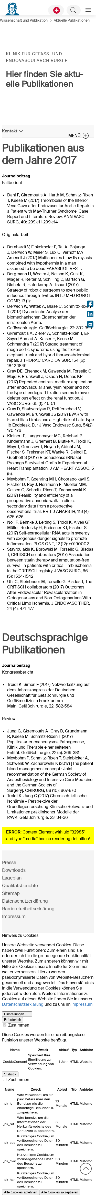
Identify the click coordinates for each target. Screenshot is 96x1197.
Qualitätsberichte (20, 886)
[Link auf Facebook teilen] (90, 304)
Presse (9, 862)
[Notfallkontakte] (56, 10)
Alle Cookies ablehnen (20, 1192)
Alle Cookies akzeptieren (59, 1192)
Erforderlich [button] (12, 1020)
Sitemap (11, 893)
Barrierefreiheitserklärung (28, 909)
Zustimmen (18, 1025)
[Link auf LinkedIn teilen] (90, 315)
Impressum (14, 916)
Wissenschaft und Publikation (24, 20)
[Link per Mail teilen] (90, 325)
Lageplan (12, 878)
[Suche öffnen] (74, 10)
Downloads (14, 870)
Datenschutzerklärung (25, 901)
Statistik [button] (10, 1074)
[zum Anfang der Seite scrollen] (85, 1168)
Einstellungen (14, 1014)
